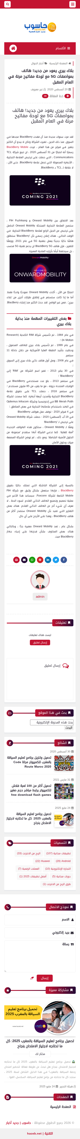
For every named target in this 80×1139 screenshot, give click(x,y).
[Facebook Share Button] (64, 560)
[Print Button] (16, 560)
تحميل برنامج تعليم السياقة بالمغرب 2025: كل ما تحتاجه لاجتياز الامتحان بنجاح (28, 818)
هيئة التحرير (66, 1086)
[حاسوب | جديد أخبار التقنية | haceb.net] (40, 27)
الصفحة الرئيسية (58, 63)
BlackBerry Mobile (17, 147)
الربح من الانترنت (28, 853)
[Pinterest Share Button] (48, 560)
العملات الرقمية (28, 868)
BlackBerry (67, 490)
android (63, 861)
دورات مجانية (61, 876)
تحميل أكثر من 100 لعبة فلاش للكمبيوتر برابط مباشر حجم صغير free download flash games (30, 790)
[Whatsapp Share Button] (32, 560)
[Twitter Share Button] (56, 560)
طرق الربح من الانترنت (57, 884)
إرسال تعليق (40, 642)
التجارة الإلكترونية (58, 868)
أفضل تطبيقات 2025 (32, 876)
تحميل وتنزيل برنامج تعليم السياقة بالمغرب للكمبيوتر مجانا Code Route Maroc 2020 (29, 762)
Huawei (42, 861)
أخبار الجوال (37, 63)
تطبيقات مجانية (58, 853)
